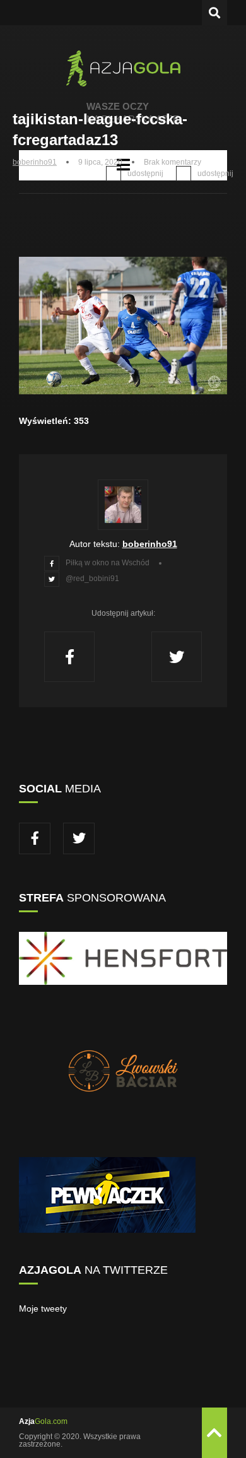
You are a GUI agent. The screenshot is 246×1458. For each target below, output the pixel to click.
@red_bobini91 (92, 578)
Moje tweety (43, 1308)
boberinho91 (35, 162)
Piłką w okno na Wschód (107, 562)
